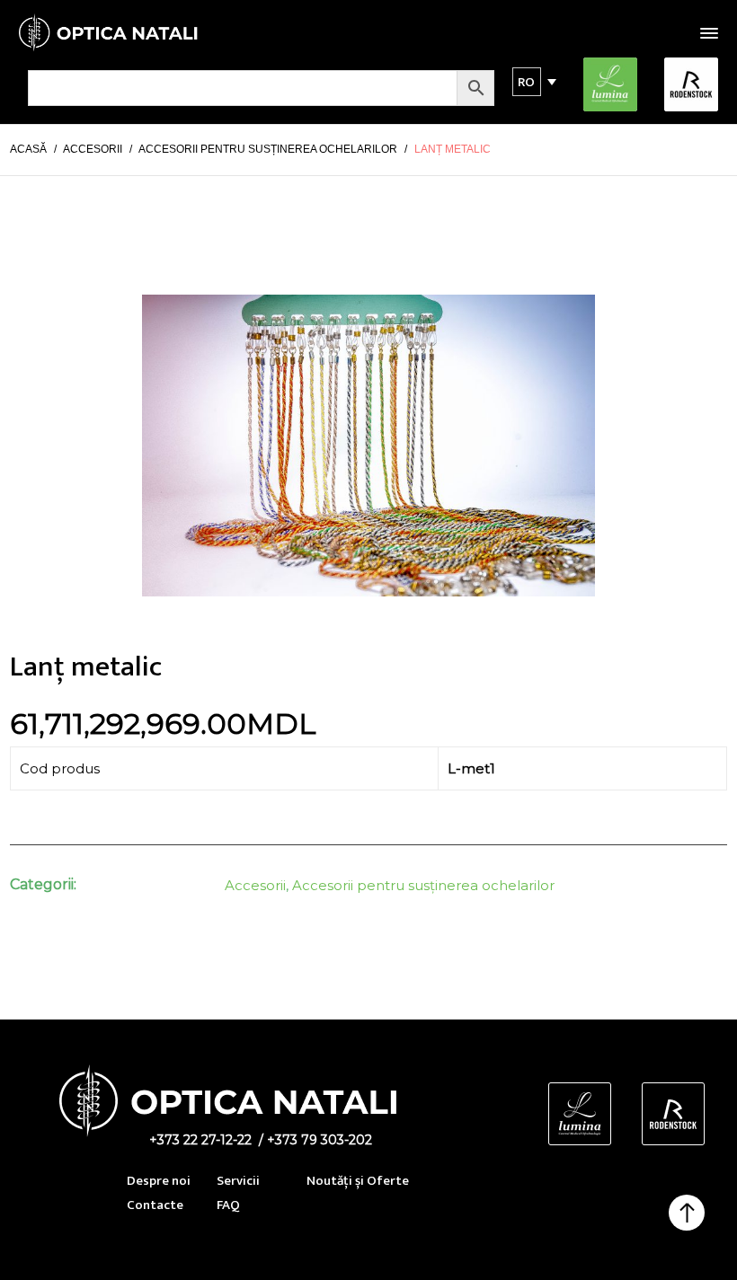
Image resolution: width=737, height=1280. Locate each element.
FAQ (228, 1205)
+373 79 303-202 (319, 1140)
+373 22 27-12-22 (200, 1140)
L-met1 (471, 768)
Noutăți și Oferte (357, 1181)
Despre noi (159, 1181)
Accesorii (255, 885)
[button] (526, 81)
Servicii (238, 1181)
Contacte (155, 1205)
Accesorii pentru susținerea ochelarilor (423, 885)
